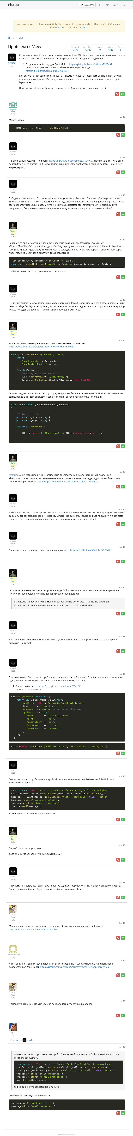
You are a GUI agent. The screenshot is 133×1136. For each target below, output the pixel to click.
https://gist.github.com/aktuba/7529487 (89, 550)
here (57, 27)
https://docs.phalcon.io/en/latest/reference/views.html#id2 (66, 481)
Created (75, 47)
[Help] (123, 5)
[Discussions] (100, 5)
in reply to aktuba (23, 1040)
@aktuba (13, 474)
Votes (120, 47)
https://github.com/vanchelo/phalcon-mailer (33, 929)
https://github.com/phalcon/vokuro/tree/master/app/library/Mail (75, 966)
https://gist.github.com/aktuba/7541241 (59, 686)
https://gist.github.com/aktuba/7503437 (90, 64)
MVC (21, 38)
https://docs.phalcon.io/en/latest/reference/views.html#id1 (41, 346)
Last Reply (87, 47)
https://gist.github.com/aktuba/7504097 (47, 70)
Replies (100, 47)
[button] (115, 5)
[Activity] (107, 5)
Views (110, 47)
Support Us (89, 4)
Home (11, 38)
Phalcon (14, 4)
